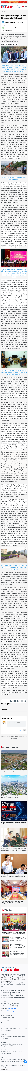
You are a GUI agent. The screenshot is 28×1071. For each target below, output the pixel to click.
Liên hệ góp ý (6, 1020)
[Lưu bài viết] (22, 701)
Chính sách (4, 11)
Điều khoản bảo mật (8, 1017)
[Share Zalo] (14, 701)
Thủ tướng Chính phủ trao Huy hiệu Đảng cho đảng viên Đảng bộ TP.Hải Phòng (18, 938)
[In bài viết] (25, 701)
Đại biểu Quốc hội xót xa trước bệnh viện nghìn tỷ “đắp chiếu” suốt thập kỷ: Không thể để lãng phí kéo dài (13, 876)
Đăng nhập (18, 6)
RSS (3, 1022)
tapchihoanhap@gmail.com (12, 1011)
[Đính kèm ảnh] (20, 730)
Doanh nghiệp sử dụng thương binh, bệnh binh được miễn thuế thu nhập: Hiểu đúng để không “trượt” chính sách (13, 850)
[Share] (18, 701)
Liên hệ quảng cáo (7, 1015)
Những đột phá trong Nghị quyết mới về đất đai (13, 771)
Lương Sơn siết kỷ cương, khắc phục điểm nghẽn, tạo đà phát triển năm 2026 (12, 902)
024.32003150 (12, 1008)
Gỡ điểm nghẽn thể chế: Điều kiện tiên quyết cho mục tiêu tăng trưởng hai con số (14, 796)
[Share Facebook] (11, 701)
